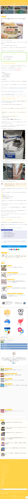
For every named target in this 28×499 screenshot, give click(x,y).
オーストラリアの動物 (12, 491)
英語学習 (3, 482)
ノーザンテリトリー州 (4, 472)
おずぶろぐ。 (14, 4)
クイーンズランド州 (4, 468)
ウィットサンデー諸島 (6, 491)
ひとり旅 (3, 486)
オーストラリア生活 (4, 464)
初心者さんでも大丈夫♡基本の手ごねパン (18, 188)
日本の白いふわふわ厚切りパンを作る (8, 57)
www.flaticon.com (5, 337)
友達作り (3, 479)
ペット (23, 491)
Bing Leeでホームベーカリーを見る (14, 246)
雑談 (2, 484)
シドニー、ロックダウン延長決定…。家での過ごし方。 (15, 267)
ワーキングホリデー (4, 476)
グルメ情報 (17, 491)
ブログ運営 (3, 475)
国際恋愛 (3, 483)
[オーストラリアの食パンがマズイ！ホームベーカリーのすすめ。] (15, 249)
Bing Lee (14, 224)
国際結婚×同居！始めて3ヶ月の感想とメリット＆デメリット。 (14, 369)
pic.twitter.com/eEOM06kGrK (5, 117)
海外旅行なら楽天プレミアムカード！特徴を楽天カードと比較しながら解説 (16, 385)
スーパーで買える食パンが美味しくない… (8, 56)
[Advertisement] (14, 398)
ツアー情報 (20, 491)
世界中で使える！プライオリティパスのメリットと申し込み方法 (14, 380)
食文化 (7, 493)
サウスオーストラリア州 (5, 469)
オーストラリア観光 (4, 465)
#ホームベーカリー (17, 116)
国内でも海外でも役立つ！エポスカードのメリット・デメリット (14, 410)
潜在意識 (2, 493)
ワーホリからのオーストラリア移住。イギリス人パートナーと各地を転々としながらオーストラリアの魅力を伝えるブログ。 (14, 496)
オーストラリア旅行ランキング (9, 340)
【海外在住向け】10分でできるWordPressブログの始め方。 (14, 422)
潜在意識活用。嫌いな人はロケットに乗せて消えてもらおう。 (14, 432)
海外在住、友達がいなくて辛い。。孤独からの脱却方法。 (13, 374)
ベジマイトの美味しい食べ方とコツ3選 (9, 94)
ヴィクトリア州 (4, 473)
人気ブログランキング (7, 342)
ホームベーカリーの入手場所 (6, 59)
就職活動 (3, 480)
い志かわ (3, 102)
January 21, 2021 (19, 119)
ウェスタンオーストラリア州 (5, 466)
